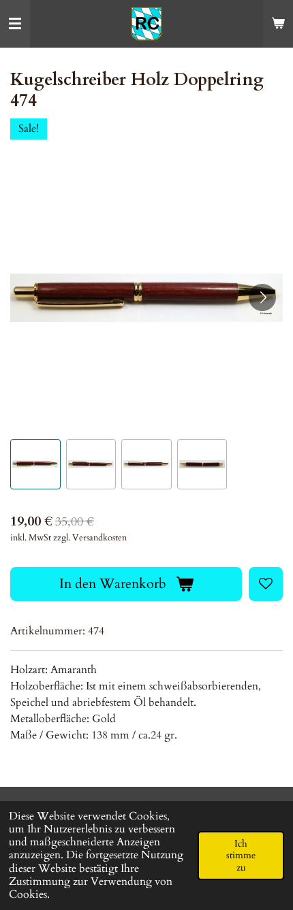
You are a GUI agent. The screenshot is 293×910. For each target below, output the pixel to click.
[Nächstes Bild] (262, 297)
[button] (35, 464)
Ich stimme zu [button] (241, 855)
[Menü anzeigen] (15, 24)
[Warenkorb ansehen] (278, 24)
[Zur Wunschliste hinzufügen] (266, 584)
